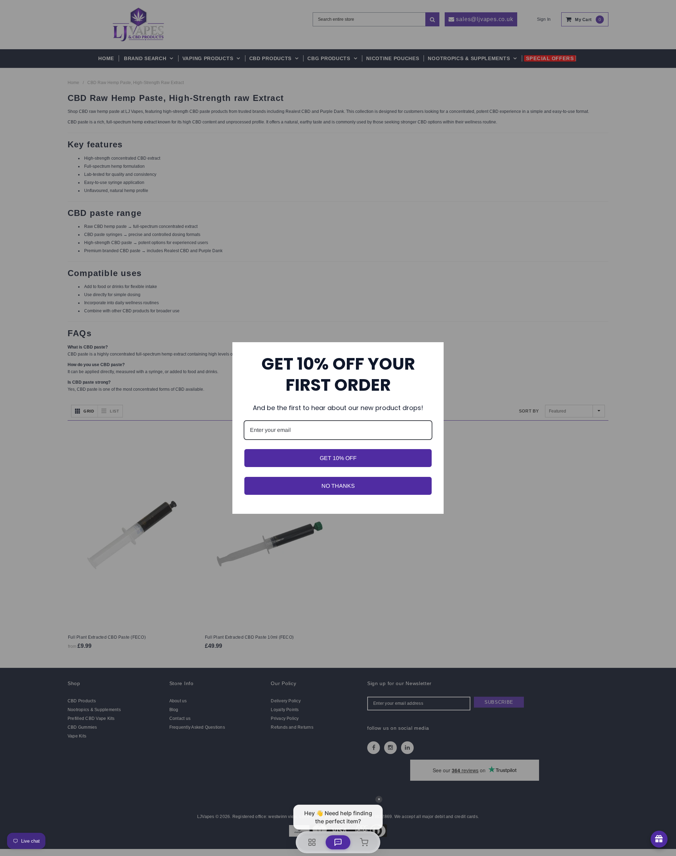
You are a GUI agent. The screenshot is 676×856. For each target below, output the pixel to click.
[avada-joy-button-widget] (659, 839)
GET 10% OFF (338, 458)
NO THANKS (338, 486)
